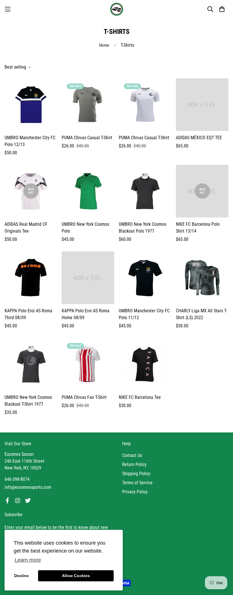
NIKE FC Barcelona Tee (140, 397)
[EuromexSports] (116, 9)
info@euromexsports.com (28, 487)
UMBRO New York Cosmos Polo (85, 227)
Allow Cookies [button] (76, 575)
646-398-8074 (17, 479)
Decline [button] (21, 575)
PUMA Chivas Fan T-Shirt (84, 397)
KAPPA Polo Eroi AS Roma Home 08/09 (85, 314)
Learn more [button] (28, 560)
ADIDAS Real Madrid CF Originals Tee (26, 227)
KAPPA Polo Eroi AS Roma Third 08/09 (28, 314)
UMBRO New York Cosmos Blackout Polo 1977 (142, 227)
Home (104, 45)
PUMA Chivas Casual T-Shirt (87, 137)
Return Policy (134, 464)
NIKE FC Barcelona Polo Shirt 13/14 (198, 227)
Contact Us (132, 455)
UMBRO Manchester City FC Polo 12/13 (30, 141)
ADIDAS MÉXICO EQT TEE (199, 137)
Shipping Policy (136, 473)
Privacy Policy (135, 492)
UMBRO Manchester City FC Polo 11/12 (144, 314)
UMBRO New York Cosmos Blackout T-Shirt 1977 (28, 401)
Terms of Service (137, 482)
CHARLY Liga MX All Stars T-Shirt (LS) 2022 (201, 314)
